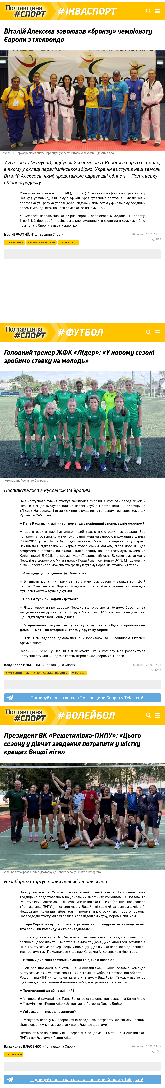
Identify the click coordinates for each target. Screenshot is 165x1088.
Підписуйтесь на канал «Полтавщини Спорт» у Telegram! (86, 697)
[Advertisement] (82, 291)
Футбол (84, 332)
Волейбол (90, 715)
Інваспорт (91, 11)
